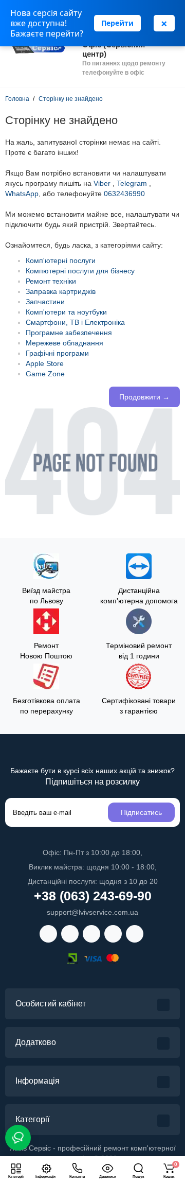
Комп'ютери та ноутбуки (66, 312)
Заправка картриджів (61, 291)
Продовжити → (144, 397)
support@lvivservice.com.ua (92, 912)
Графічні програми (57, 353)
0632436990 (124, 193)
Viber (102, 183)
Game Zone (45, 374)
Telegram (132, 183)
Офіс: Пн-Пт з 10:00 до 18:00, (92, 852)
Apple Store (45, 363)
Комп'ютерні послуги (61, 260)
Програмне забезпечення (69, 332)
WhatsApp (22, 193)
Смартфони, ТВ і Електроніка (75, 322)
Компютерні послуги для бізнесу (80, 271)
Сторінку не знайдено (71, 98)
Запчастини (45, 302)
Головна (17, 98)
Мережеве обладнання (64, 343)
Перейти (117, 23)
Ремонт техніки (51, 281)
